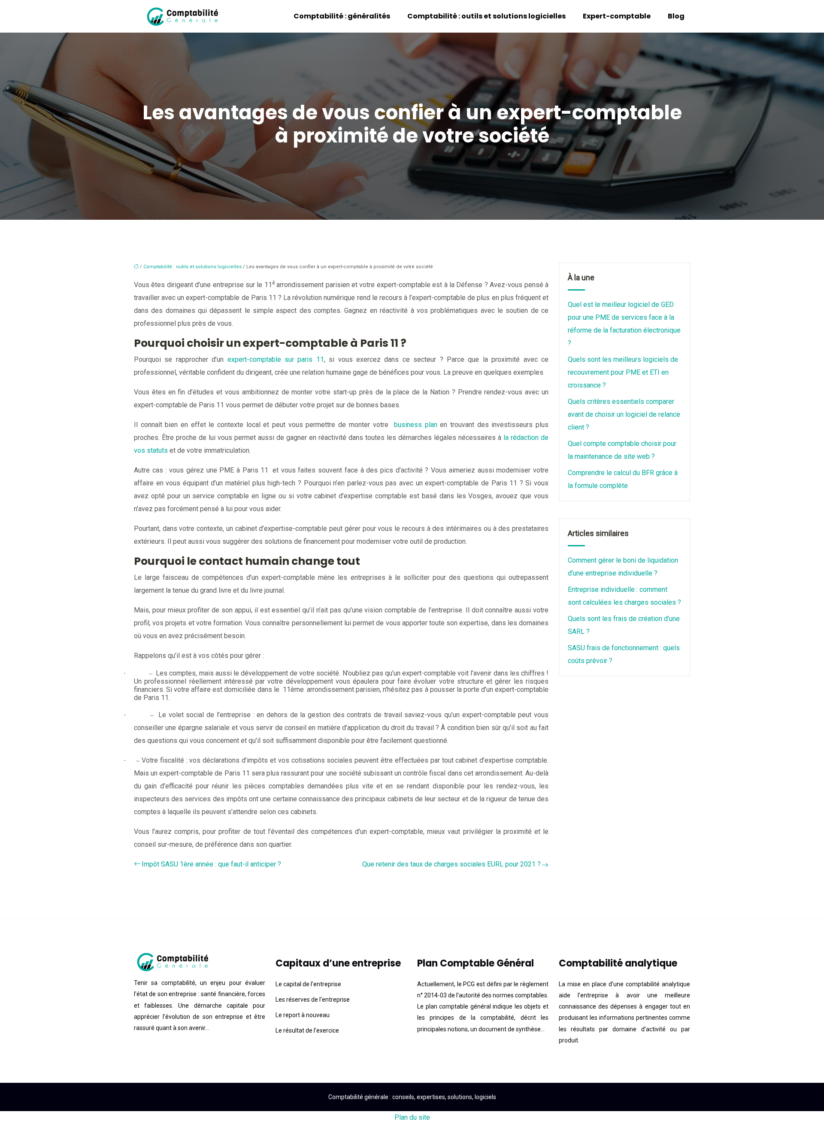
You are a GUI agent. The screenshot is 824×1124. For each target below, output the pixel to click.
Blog (676, 16)
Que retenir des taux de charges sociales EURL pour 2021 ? (451, 864)
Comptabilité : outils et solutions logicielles (486, 16)
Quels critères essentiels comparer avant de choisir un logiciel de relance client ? (624, 414)
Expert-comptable (617, 16)
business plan (415, 425)
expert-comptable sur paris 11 (275, 359)
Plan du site (412, 1117)
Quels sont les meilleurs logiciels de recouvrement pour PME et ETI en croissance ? (623, 372)
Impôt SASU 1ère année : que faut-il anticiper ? (211, 864)
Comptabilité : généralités (342, 16)
